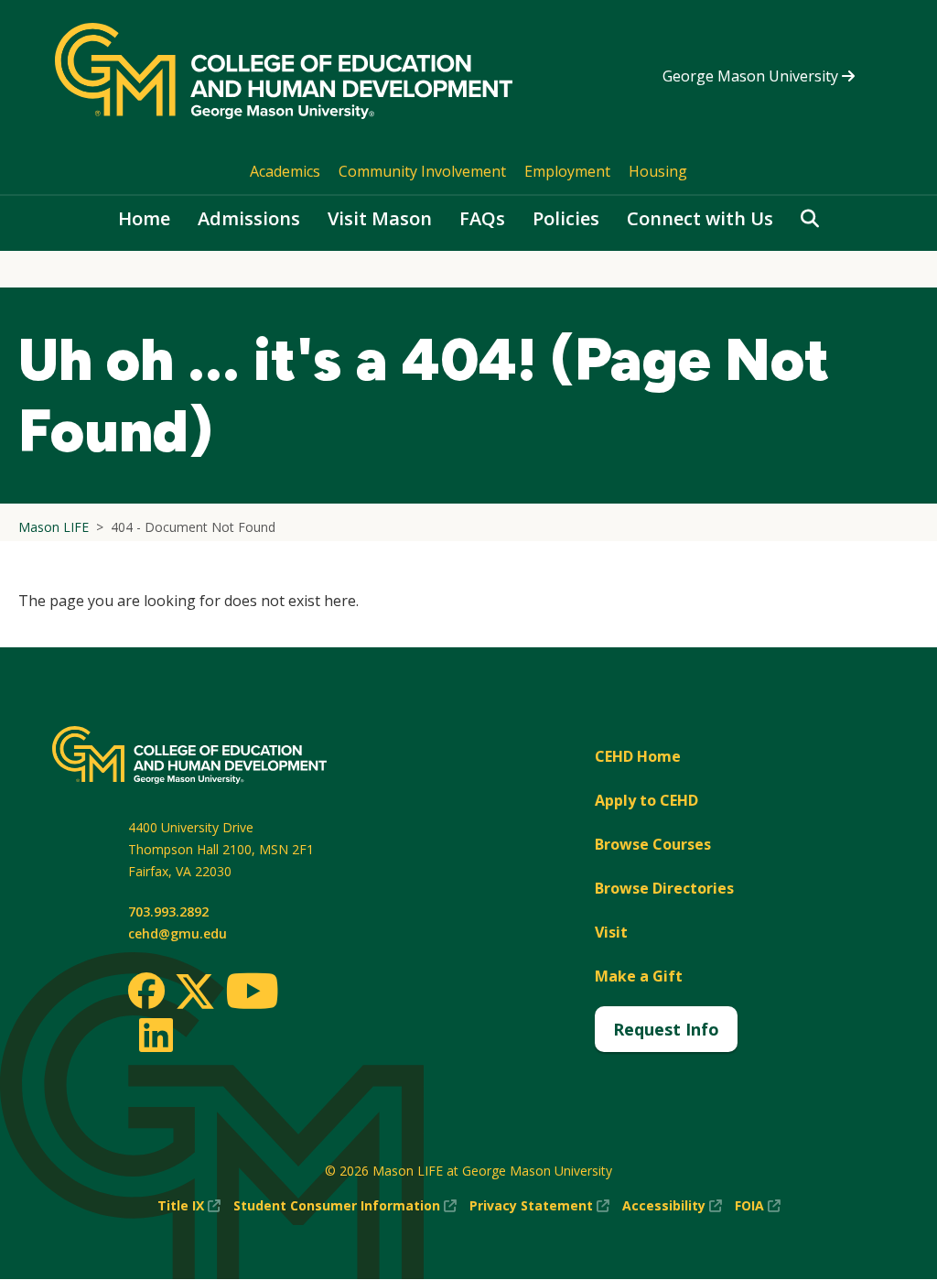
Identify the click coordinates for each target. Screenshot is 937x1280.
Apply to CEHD (646, 800)
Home (144, 218)
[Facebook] (146, 990)
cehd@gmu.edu (177, 933)
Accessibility (672, 1206)
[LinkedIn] (155, 1034)
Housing (658, 171)
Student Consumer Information (345, 1206)
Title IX (189, 1206)
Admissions (249, 218)
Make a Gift (639, 976)
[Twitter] (195, 992)
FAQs (482, 218)
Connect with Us (700, 218)
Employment (567, 171)
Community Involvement (422, 171)
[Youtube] (252, 993)
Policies (566, 218)
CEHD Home (638, 756)
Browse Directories (664, 888)
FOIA (758, 1206)
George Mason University (752, 76)
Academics (285, 171)
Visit (611, 932)
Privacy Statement (539, 1206)
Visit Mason (380, 218)
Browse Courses (653, 844)
